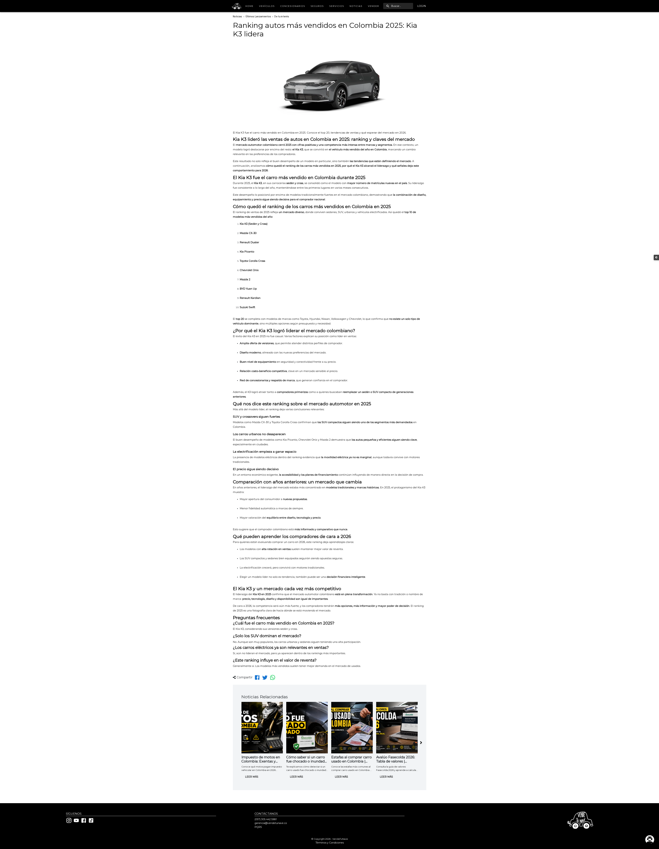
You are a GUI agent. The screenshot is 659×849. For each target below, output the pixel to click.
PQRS (258, 827)
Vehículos (267, 6)
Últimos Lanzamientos (258, 16)
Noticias (356, 6)
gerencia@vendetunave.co (271, 823)
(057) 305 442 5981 (266, 819)
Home (249, 6)
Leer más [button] (251, 776)
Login (421, 6)
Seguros (317, 6)
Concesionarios (292, 6)
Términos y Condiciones (329, 842)
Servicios (336, 6)
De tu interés (281, 16)
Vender (373, 6)
